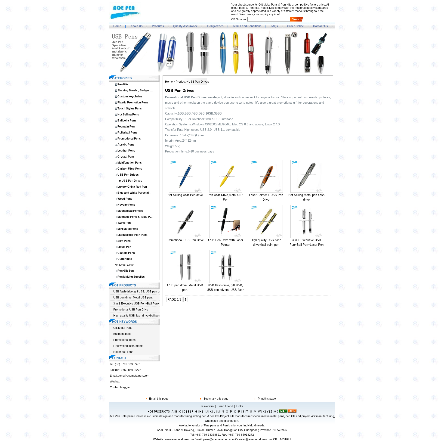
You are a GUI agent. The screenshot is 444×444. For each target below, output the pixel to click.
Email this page (159, 398)
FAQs (274, 26)
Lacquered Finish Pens (132, 234)
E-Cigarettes (215, 26)
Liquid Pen (124, 246)
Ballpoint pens (122, 333)
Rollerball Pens (127, 132)
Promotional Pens (129, 138)
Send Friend (225, 406)
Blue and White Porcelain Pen (136, 192)
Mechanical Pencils (130, 210)
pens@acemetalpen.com (133, 375)
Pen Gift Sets (126, 270)
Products (158, 26)
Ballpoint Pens (126, 120)
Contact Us (320, 26)
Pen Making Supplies (131, 276)
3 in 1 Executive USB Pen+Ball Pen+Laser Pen (136, 303)
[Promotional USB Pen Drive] (185, 237)
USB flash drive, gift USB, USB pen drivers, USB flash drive (225, 289)
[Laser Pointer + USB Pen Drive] (266, 191)
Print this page (267, 398)
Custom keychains (129, 96)
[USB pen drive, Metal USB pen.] (185, 282)
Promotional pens (124, 340)
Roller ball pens (123, 352)
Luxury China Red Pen (132, 186)
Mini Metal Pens (127, 228)
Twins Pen (124, 222)
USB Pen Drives (128, 174)
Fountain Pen (126, 126)
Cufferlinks (124, 259)
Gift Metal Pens (122, 327)
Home (117, 26)
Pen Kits (123, 84)
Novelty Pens (126, 204)
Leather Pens (126, 150)
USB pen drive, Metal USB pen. (133, 297)
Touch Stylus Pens (129, 108)
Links (239, 406)
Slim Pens (124, 240)
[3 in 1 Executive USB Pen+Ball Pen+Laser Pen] (306, 237)
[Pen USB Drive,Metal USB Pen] (226, 191)
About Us (136, 26)
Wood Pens (124, 198)
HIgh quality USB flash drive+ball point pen (136, 315)
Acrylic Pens (125, 144)
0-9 (276, 411)
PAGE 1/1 (174, 299)
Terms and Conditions (247, 26)
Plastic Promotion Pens (132, 102)
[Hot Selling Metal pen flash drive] (306, 191)
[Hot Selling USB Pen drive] (185, 191)
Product (180, 81)
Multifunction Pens (129, 162)
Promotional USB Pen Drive (185, 240)
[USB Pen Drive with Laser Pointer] (226, 237)
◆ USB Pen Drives (130, 180)
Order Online (295, 26)
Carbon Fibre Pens (129, 168)
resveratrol (207, 406)
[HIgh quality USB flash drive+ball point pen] (266, 237)
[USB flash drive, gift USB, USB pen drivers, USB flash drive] (226, 282)
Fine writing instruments (128, 346)
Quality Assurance (185, 26)
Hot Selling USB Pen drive (185, 195)
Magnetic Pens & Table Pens (136, 216)
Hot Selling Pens (128, 114)
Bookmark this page (216, 398)
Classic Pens (126, 253)
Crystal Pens (126, 156)
